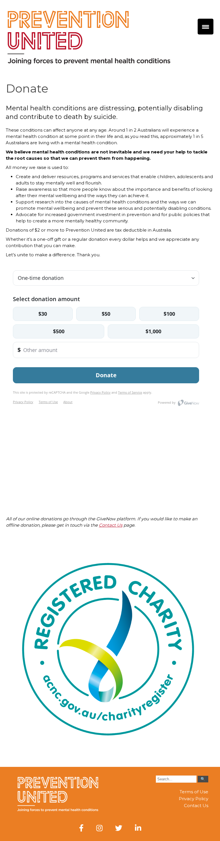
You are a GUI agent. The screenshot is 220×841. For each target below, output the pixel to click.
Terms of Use (194, 791)
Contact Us (110, 525)
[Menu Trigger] (205, 26)
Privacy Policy (193, 798)
